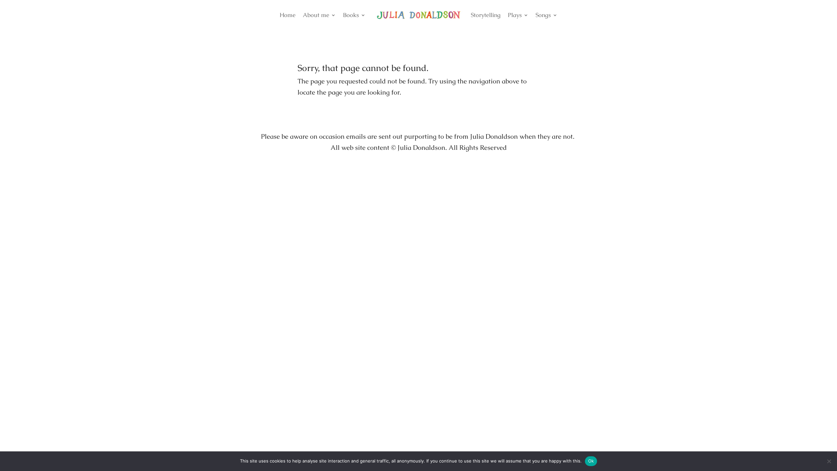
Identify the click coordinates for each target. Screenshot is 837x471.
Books (351, 15)
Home (288, 15)
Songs (543, 15)
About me (316, 15)
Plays (515, 15)
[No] (829, 461)
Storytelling (486, 15)
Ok (591, 460)
